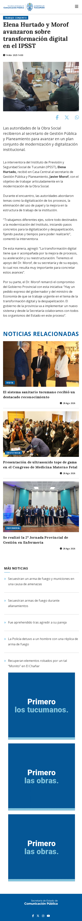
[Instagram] (43, 916)
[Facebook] (33, 916)
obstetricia (13, 452)
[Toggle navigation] (76, 6)
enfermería (13, 528)
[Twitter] (38, 916)
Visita (9, 382)
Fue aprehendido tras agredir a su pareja (37, 622)
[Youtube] (48, 916)
